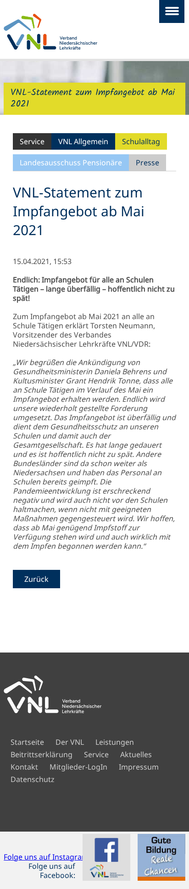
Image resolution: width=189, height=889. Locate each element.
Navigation (171, 11)
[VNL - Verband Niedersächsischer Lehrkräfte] (67, 32)
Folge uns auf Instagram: (47, 857)
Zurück (36, 579)
